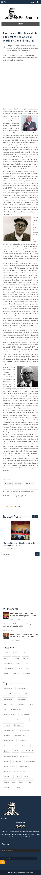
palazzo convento (19, 772)
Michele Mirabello (9, 766)
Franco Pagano (9, 740)
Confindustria (18, 725)
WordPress (29, 873)
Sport (6, 673)
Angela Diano (22, 699)
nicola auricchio (24, 766)
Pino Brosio (25, 496)
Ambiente (7, 653)
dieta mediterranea (25, 730)
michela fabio (17, 761)
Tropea (17, 787)
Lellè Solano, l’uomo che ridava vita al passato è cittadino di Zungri (24, 635)
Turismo (14, 673)
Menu (32, 2)
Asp (5, 709)
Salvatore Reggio (9, 782)
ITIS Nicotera (25, 746)
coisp (6, 720)
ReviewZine (12, 873)
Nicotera (22, 491)
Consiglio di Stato (9, 730)
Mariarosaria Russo (10, 756)
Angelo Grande (9, 704)
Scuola (26, 663)
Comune (7, 725)
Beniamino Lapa (16, 709)
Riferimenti (27, 777)
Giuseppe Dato (22, 740)
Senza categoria (9, 668)
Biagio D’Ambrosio (10, 714)
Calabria (16, 491)
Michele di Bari (30, 761)
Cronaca (26, 653)
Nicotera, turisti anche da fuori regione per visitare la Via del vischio (20, 625)
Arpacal (30, 704)
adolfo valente (21, 688)
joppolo (6, 751)
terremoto (7, 787)
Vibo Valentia (25, 673)
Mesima (6, 761)
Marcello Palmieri (27, 751)
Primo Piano (29, 491)
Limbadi (15, 751)
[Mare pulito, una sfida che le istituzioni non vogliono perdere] (20, 530)
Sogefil (21, 782)
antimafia (21, 704)
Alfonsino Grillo (23, 694)
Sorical (30, 782)
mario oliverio (24, 756)
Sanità (18, 663)
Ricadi (18, 777)
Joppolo (6, 658)
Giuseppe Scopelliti (10, 746)
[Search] (37, 554)
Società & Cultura (8, 496)
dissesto (7, 735)
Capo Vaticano (24, 714)
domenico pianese (19, 735)
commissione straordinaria (20, 720)
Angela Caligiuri (9, 699)
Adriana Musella (9, 694)
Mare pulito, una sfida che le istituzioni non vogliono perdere (23, 615)
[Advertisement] (20, 86)
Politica (25, 658)
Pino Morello (8, 777)
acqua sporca (8, 688)
